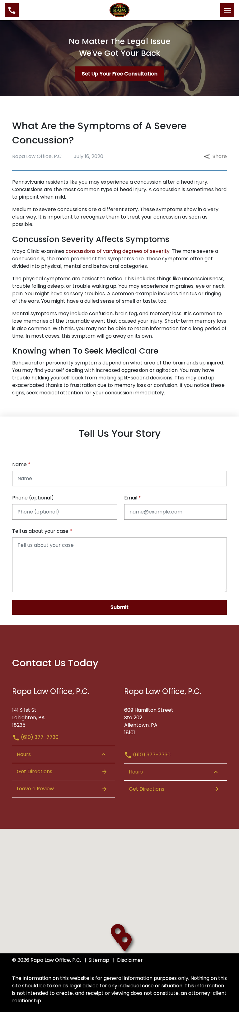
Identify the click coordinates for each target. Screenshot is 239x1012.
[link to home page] (120, 10)
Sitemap (99, 960)
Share (220, 156)
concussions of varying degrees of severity (118, 251)
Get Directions (34, 771)
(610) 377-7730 (39, 737)
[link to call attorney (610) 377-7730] (12, 10)
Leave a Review (35, 788)
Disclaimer (130, 960)
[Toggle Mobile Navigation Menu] (227, 10)
